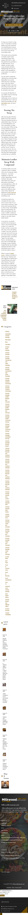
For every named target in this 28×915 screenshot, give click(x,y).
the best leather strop (8, 102)
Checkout (2, 895)
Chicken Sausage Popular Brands (7, 443)
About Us (3, 823)
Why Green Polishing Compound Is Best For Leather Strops (3, 315)
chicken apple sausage (7, 348)
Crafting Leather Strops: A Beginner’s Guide (15, 295)
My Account (16, 8)
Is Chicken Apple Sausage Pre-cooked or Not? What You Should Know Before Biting (5, 671)
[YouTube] (18, 21)
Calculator (7, 344)
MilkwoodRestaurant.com (18, 884)
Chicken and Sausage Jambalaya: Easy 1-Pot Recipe (5, 720)
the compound (12, 192)
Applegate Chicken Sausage (8, 335)
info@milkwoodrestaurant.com (19, 2)
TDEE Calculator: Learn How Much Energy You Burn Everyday (5, 698)
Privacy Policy (18, 887)
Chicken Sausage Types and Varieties (7, 523)
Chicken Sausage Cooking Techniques (8, 381)
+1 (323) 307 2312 (17, 5)
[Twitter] (13, 21)
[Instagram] (15, 21)
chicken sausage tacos (7, 515)
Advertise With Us (6, 825)
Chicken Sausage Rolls (7, 502)
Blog (20, 25)
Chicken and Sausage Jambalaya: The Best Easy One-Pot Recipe (5, 743)
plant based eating (6, 595)
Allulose (7, 331)
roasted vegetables (8, 613)
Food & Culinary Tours (7, 567)
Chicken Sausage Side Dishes (7, 509)
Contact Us (4, 832)
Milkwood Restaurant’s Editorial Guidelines (13, 837)
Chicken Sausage (7, 353)
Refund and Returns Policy (8, 842)
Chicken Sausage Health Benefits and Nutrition (7, 398)
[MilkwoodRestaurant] (10, 13)
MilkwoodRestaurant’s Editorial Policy (12, 840)
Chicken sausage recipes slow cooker (7, 495)
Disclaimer (9, 887)
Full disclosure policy (17, 813)
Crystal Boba (7, 557)
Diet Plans (6, 561)
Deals (2, 835)
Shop (13, 887)
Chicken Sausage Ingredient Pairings (7, 436)
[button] (2, 18)
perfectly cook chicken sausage (7, 588)
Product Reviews (13, 25)
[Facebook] (10, 21)
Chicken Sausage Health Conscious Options (7, 418)
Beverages (8, 340)
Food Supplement (8, 579)
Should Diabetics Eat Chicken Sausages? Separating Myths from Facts (5, 643)
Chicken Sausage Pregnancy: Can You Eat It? (5, 766)
